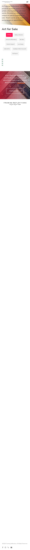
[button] (27, 2)
